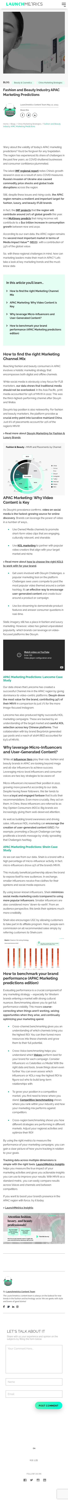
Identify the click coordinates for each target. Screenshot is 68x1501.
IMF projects (23, 210)
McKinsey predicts (20, 218)
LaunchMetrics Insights (50, 1164)
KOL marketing (27, 545)
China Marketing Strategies (50, 83)
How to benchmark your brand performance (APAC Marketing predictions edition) (35, 329)
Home (6, 124)
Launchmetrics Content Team (33, 105)
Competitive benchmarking (36, 1099)
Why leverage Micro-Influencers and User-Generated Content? (32, 316)
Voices (38, 1054)
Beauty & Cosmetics (23, 83)
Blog (6, 82)
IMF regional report (27, 170)
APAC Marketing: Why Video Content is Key (33, 304)
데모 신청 (34, 1460)
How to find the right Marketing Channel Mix (34, 293)
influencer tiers (23, 759)
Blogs (13, 124)
